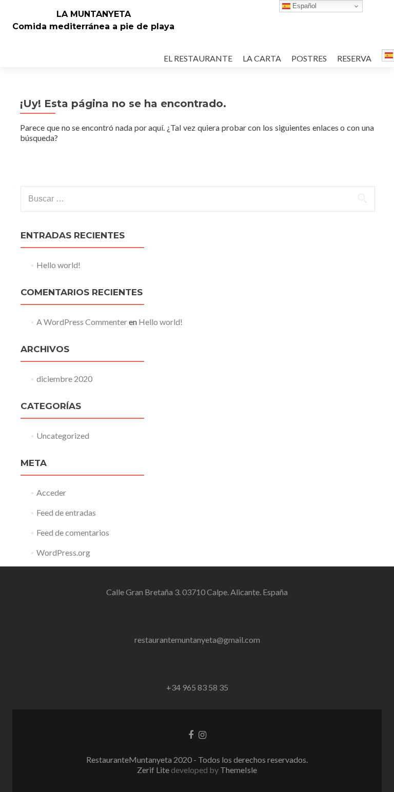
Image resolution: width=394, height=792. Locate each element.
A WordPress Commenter (81, 322)
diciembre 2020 (64, 378)
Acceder (51, 492)
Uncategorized (62, 435)
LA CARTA (262, 58)
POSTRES (309, 58)
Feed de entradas (66, 512)
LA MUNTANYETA (93, 14)
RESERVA (354, 58)
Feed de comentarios (72, 532)
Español (303, 6)
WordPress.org (63, 552)
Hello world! (58, 265)
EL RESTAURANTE (198, 58)
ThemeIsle (238, 770)
